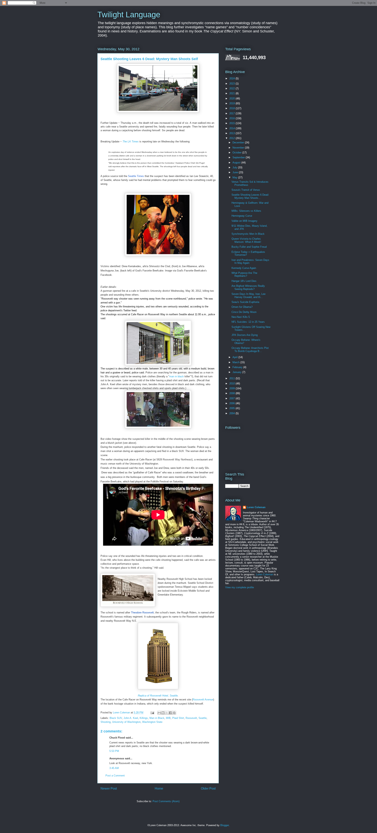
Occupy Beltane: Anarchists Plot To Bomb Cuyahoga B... (250, 349)
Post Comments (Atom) (166, 801)
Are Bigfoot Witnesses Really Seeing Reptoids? (248, 287)
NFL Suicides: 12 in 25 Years (248, 321)
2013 (232, 133)
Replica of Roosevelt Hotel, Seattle (158, 695)
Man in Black (156, 718)
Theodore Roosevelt (142, 612)
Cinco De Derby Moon (244, 312)
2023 (232, 83)
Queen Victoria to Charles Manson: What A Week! (246, 240)
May (235, 177)
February (237, 367)
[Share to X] (167, 713)
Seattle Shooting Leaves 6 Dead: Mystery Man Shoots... (250, 196)
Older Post (208, 788)
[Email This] (159, 713)
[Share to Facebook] (170, 713)
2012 (232, 138)
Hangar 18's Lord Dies (244, 280)
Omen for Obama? (242, 306)
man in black (176, 376)
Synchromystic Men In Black (248, 233)
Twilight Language (128, 14)
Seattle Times (136, 176)
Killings (144, 718)
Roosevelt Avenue (203, 699)
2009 (232, 388)
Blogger (224, 825)
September (239, 157)
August (236, 162)
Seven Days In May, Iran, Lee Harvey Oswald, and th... (248, 295)
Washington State (152, 721)
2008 (232, 393)
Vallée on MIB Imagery (244, 220)
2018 (232, 108)
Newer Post (109, 788)
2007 (232, 398)
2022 (232, 88)
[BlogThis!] (163, 713)
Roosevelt (191, 718)
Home (159, 788)
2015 (232, 123)
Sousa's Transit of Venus (246, 189)
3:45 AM (114, 768)
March (236, 362)
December (238, 142)
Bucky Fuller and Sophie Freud (249, 246)
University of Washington (126, 721)
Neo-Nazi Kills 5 (241, 316)
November (238, 147)
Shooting (106, 721)
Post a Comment (115, 775)
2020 (232, 98)
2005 (232, 408)
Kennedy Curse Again (244, 268)
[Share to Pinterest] (174, 713)
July (235, 167)
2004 (232, 413)
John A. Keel (131, 718)
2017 (232, 113)
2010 (232, 383)
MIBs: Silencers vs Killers (246, 210)
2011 (232, 378)
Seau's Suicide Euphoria (245, 302)
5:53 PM (114, 751)
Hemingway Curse (242, 215)
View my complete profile (239, 587)
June (235, 172)
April (235, 357)
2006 (232, 403)
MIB (168, 718)
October (237, 152)
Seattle (203, 718)
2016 (232, 118)
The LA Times (131, 141)
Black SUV (116, 718)
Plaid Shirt (178, 718)
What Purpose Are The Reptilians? (244, 274)
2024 (232, 78)
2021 (232, 93)
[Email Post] (152, 712)
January (237, 372)
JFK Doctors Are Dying (245, 335)
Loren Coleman (256, 507)
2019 (232, 103)
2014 (232, 128)
